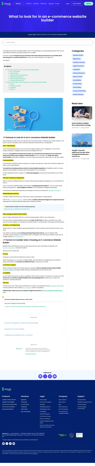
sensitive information (54, 190)
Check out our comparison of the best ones (16, 209)
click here (35, 453)
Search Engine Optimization (18, 78)
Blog (34, 34)
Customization (14, 73)
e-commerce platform (16, 200)
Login (67, 3)
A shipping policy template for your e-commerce (18, 335)
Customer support (15, 86)
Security (12, 89)
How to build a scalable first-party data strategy (81, 124)
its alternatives (19, 236)
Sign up (88, 3)
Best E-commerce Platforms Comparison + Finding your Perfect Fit (26, 306)
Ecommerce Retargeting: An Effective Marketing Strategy (21, 323)
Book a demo (77, 3)
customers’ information (57, 286)
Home (30, 34)
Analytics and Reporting (17, 80)
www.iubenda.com (30, 354)
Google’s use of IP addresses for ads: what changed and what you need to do (81, 153)
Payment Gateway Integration (19, 75)
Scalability (13, 87)
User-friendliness (15, 71)
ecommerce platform (9, 248)
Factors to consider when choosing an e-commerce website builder (27, 82)
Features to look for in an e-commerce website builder (23, 69)
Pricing (12, 84)
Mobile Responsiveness (16, 77)
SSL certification (27, 287)
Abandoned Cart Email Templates (14, 329)
